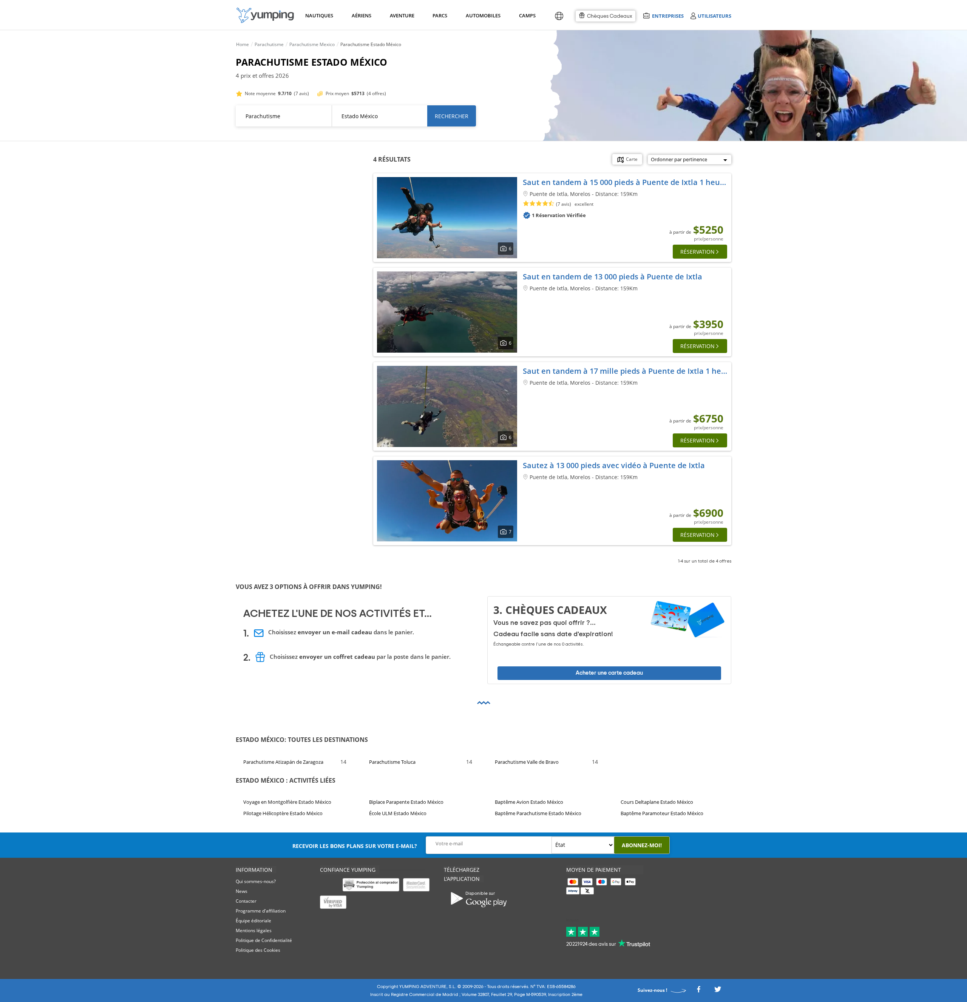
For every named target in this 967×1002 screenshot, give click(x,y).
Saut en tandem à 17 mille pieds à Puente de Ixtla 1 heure (628, 371)
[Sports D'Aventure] (265, 15)
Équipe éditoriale (253, 920)
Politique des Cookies (258, 950)
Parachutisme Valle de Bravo (527, 761)
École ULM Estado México (397, 813)
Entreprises (667, 15)
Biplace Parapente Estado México (406, 802)
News (241, 891)
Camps (527, 15)
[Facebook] (698, 991)
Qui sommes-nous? (256, 881)
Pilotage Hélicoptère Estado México (283, 813)
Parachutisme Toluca (392, 761)
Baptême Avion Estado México (529, 802)
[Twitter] (718, 991)
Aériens (361, 15)
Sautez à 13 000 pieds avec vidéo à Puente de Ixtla (614, 465)
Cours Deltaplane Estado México (657, 802)
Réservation (697, 251)
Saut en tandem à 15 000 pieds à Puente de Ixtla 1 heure (625, 182)
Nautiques (318, 15)
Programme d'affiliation (261, 911)
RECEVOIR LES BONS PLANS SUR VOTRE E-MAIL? (354, 845)
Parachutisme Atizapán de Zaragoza (283, 761)
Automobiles (482, 15)
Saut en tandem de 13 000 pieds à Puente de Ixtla (612, 276)
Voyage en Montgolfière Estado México (287, 802)
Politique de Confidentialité (264, 940)
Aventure (401, 15)
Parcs (440, 15)
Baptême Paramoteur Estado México (662, 813)
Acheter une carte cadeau (609, 673)
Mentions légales (254, 930)
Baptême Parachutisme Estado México (538, 813)
